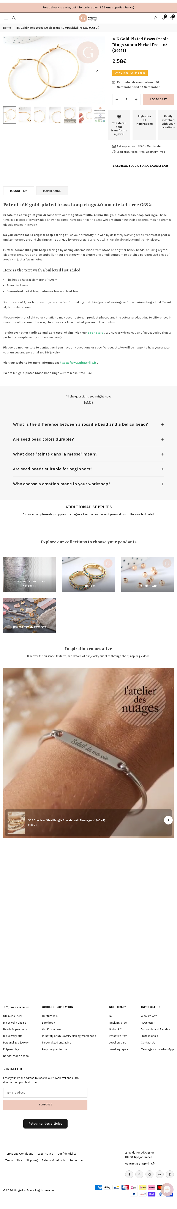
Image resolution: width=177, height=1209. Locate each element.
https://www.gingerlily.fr (78, 362)
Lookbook (48, 1022)
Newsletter (147, 1022)
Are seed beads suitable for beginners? (52, 469)
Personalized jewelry (15, 1042)
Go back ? (115, 1029)
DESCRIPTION (18, 190)
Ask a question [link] (126, 146)
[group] (54, 70)
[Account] (156, 17)
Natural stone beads (16, 1056)
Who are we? (149, 1016)
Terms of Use (13, 1160)
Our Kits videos (51, 1029)
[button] (97, 70)
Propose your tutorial (55, 1049)
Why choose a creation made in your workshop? (61, 483)
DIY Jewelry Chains (14, 1022)
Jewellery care (117, 1042)
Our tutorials (50, 1016)
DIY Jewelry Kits (12, 1035)
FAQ (111, 1016)
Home (7, 27)
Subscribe (45, 1104)
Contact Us (148, 1042)
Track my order (118, 1022)
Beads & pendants (15, 1029)
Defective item (118, 1035)
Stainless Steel (12, 1016)
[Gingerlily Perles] (88, 17)
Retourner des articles (45, 1123)
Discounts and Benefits (155, 1029)
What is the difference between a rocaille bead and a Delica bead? (80, 424)
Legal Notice (45, 1153)
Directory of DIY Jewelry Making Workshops (69, 1035)
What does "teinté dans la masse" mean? (55, 454)
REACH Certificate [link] (149, 146)
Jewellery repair (118, 1049)
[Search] (14, 17)
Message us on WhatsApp (157, 1049)
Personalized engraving (56, 1042)
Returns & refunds (53, 1160)
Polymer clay (11, 1049)
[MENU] (6, 17)
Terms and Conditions (19, 1153)
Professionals (149, 1035)
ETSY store (95, 332)
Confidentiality (66, 1153)
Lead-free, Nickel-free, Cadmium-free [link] (141, 151)
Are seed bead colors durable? (43, 439)
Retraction (76, 1160)
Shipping (32, 1160)
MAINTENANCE (52, 190)
